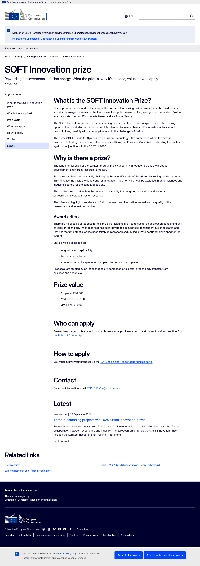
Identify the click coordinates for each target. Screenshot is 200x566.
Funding (19, 56)
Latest (10, 145)
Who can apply (16, 126)
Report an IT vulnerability (18, 535)
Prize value (13, 119)
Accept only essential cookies (165, 555)
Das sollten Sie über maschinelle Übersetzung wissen (69, 38)
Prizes (55, 56)
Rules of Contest (68, 335)
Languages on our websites (50, 535)
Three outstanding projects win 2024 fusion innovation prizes (99, 420)
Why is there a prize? (19, 113)
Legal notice (109, 535)
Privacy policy (90, 535)
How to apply (15, 132)
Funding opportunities (37, 56)
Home (7, 56)
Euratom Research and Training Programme (28, 470)
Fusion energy (12, 465)
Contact (12, 139)
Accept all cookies (128, 555)
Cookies (74, 535)
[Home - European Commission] (28, 15)
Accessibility (127, 535)
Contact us (82, 529)
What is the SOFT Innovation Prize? (24, 105)
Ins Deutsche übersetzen (25, 38)
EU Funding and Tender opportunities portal (126, 361)
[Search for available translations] (80, 335)
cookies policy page (66, 553)
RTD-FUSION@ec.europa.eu (104, 388)
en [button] (131, 16)
